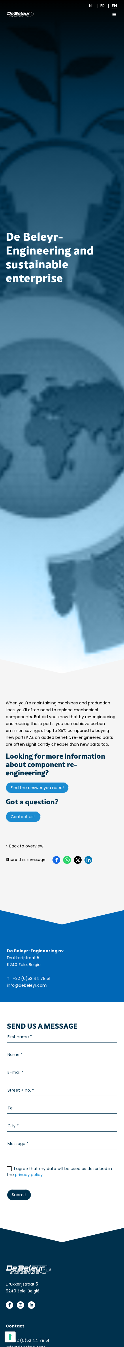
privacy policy (29, 1175)
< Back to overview (24, 846)
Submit (19, 1195)
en (114, 6)
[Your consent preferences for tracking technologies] (10, 1336)
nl (91, 6)
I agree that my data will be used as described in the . (59, 1172)
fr (102, 6)
